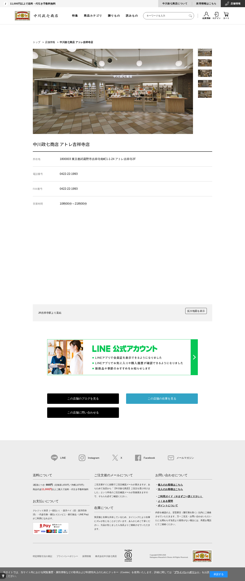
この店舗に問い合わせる (83, 412)
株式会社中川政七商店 (106, 556)
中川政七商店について (175, 3)
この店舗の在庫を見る (162, 398)
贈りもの (114, 15)
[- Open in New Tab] (122, 374)
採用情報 (86, 556)
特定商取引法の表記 (42, 556)
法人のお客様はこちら (170, 489)
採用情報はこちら (206, 3)
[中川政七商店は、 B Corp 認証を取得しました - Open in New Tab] (128, 560)
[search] (190, 15)
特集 (75, 15)
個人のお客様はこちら (170, 484)
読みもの (132, 15)
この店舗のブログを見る (83, 398)
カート (226, 18)
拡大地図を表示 (196, 311)
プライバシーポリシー (67, 556)
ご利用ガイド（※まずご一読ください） (180, 496)
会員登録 (206, 18)
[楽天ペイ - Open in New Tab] (51, 534)
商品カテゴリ (93, 15)
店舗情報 (236, 3)
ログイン (217, 18)
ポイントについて (168, 505)
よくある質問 (165, 501)
